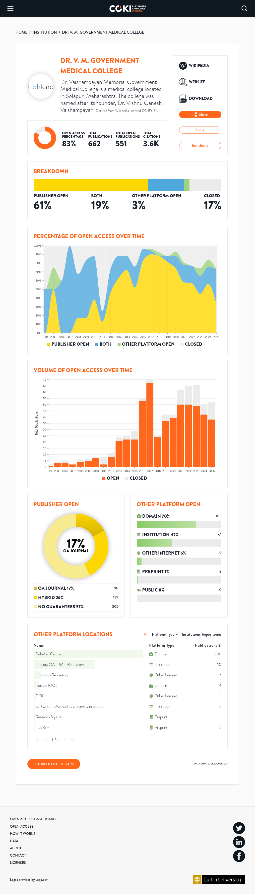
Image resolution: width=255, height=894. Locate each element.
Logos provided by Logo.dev (29, 879)
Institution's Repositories (201, 634)
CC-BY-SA (150, 110)
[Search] (245, 8)
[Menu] (10, 8)
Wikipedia (122, 110)
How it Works (22, 833)
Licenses (18, 862)
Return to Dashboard (53, 763)
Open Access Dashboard (33, 819)
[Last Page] (73, 740)
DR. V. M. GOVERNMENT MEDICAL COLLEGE (103, 32)
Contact (18, 855)
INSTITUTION (45, 32)
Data (14, 840)
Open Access (21, 826)
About (15, 848)
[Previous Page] (46, 740)
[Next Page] (65, 740)
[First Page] (38, 740)
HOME (21, 32)
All (146, 634)
